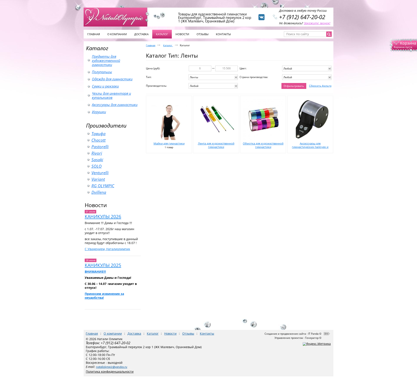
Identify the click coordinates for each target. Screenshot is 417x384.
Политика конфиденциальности (110, 371)
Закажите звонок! (317, 23)
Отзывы (188, 333)
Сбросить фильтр (320, 86)
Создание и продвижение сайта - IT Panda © (293, 334)
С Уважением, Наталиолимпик (107, 249)
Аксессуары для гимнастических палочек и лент (310, 147)
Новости (96, 205)
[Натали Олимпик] (117, 16)
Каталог (97, 48)
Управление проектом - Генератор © (298, 338)
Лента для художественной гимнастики (216, 145)
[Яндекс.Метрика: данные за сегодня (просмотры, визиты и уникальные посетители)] (317, 344)
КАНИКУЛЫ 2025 (103, 265)
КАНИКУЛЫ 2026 (103, 216)
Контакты (207, 333)
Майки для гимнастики (169, 143)
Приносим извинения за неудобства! (104, 296)
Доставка (134, 333)
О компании (113, 333)
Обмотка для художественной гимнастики (263, 145)
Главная (150, 45)
